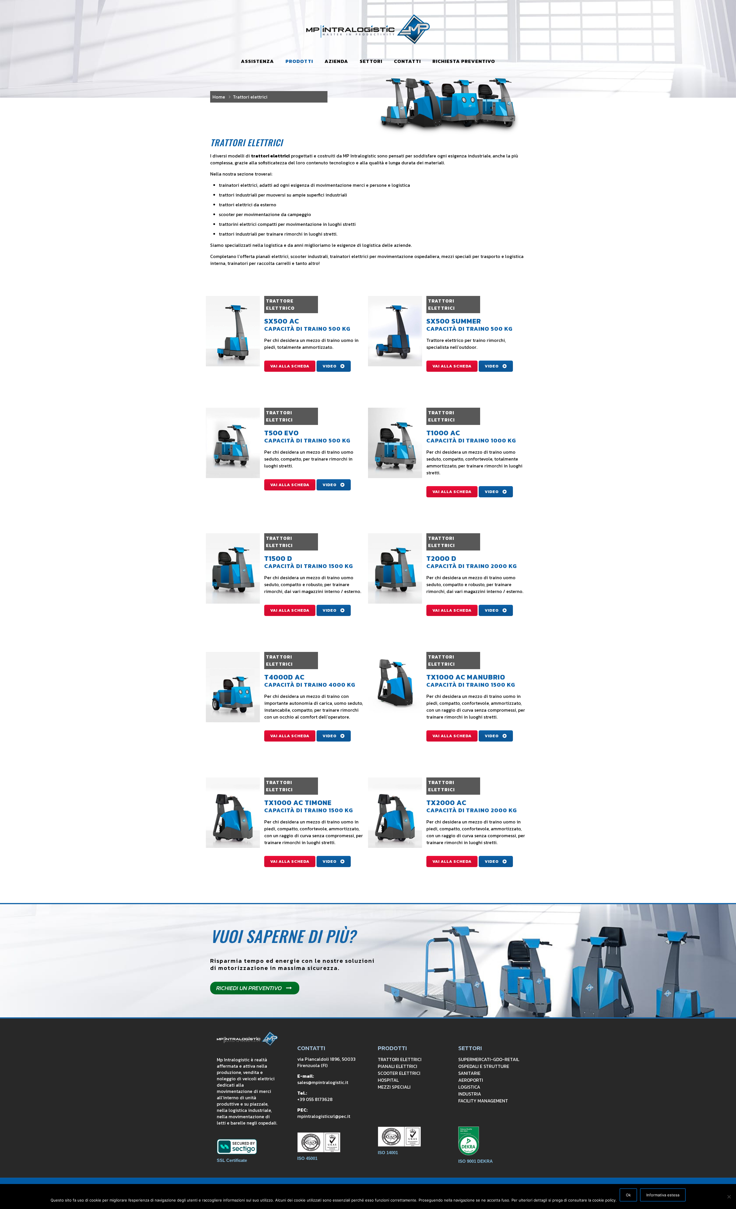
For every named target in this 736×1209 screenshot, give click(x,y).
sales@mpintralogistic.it (322, 1082)
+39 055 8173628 (315, 1099)
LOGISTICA (469, 1086)
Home (218, 96)
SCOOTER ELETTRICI (399, 1073)
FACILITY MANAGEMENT (483, 1100)
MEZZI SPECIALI (394, 1086)
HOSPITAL (388, 1080)
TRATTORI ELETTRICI (399, 1059)
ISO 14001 (388, 1152)
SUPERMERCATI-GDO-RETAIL (488, 1059)
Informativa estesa (662, 1195)
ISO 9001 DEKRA (475, 1161)
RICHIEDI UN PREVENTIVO (249, 988)
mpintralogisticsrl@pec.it (323, 1116)
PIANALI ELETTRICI (397, 1066)
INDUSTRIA (469, 1093)
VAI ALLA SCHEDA (289, 366)
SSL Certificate (232, 1160)
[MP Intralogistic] (368, 29)
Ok (628, 1195)
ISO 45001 (307, 1158)
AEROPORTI (470, 1080)
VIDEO (330, 366)
